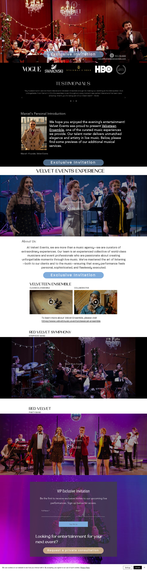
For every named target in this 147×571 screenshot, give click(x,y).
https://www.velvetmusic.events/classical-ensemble (71, 321)
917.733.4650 (120, 56)
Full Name (45, 510)
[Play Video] (51, 302)
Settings (127, 567)
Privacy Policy (85, 567)
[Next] (125, 97)
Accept (137, 567)
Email (77, 510)
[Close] (144, 567)
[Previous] (22, 97)
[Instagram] (112, 55)
